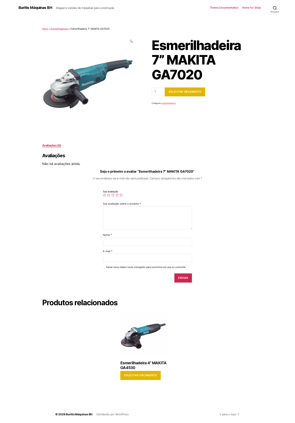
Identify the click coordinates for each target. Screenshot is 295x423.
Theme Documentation (224, 7)
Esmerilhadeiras (59, 28)
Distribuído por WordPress (112, 414)
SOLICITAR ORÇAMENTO (185, 91)
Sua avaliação (110, 191)
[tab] (51, 145)
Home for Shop (251, 7)
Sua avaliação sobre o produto (122, 203)
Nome (107, 234)
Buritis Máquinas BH (35, 8)
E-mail (107, 251)
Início (45, 28)
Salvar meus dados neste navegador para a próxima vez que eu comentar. (146, 267)
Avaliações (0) (51, 145)
